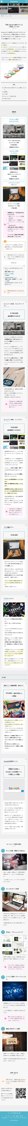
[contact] (19, 1113)
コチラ (22, 290)
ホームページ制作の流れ (10, 96)
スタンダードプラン (14, 121)
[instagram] (12, 1113)
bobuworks (14, 1)
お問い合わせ (7, 98)
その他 (5, 94)
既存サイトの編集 (9, 273)
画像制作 (17, 1115)
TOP (6, 1115)
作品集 (21, 1115)
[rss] (17, 1113)
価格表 (5, 92)
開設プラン (14, 184)
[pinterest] (16, 1113)
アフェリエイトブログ (14, 182)
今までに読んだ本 (16, 1117)
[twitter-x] (10, 1113)
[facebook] (8, 1113)
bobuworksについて (5, 1117)
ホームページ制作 (14, 119)
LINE (15, 1081)
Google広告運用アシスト (11, 277)
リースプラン (14, 153)
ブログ (11, 1117)
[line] (14, 1113)
